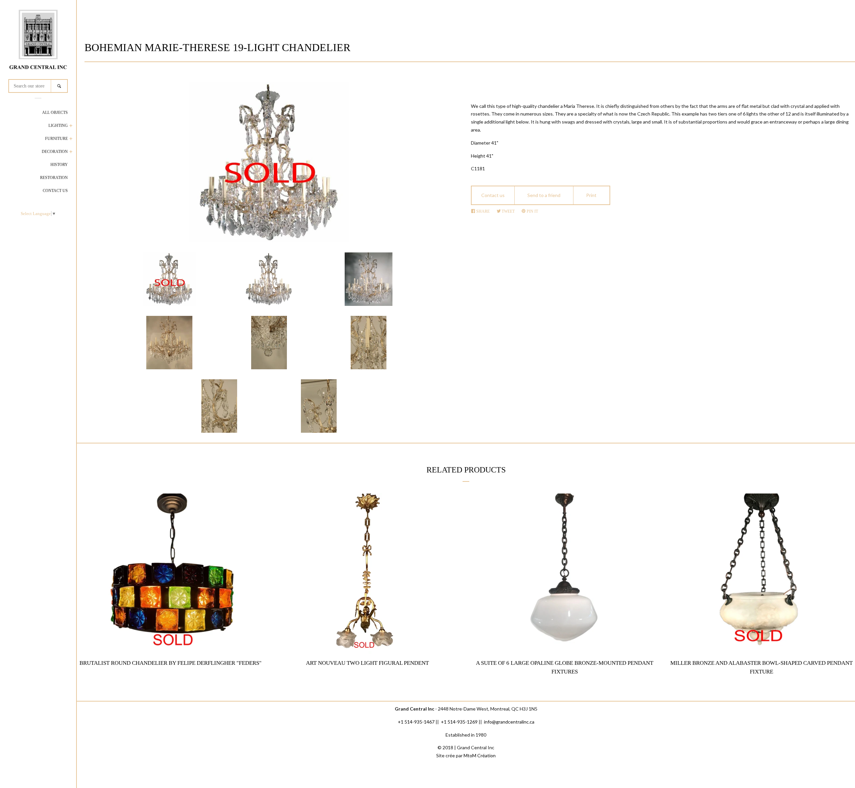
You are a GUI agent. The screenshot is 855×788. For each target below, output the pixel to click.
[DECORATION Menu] (71, 152)
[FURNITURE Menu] (71, 139)
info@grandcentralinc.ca (509, 722)
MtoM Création (480, 755)
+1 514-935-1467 (416, 722)
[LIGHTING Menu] (71, 126)
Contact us (493, 195)
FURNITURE (56, 138)
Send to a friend (543, 195)
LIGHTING (58, 125)
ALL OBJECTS (55, 112)
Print (591, 195)
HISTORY (59, 164)
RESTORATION (54, 177)
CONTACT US (55, 190)
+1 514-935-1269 (459, 722)
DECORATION (55, 151)
